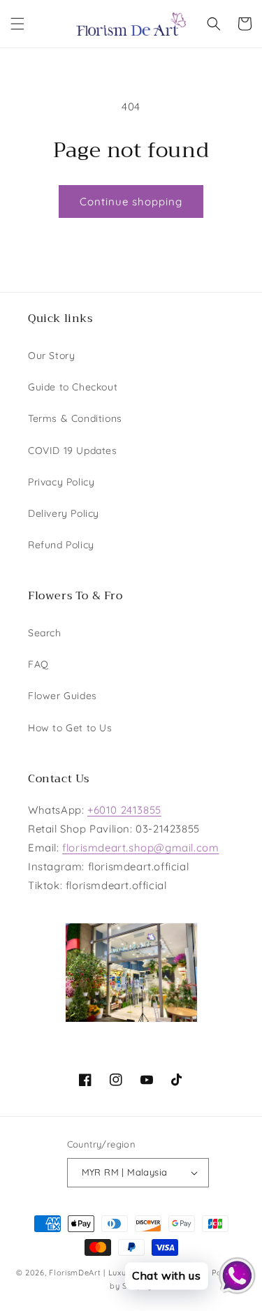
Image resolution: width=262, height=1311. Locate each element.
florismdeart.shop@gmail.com (140, 847)
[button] (17, 23)
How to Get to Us (70, 728)
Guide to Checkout (72, 387)
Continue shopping (131, 201)
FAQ (38, 664)
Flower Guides (62, 695)
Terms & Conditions (75, 418)
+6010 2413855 (124, 809)
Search (44, 633)
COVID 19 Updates (72, 450)
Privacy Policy (61, 482)
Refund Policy (61, 545)
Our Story (51, 355)
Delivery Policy (63, 513)
